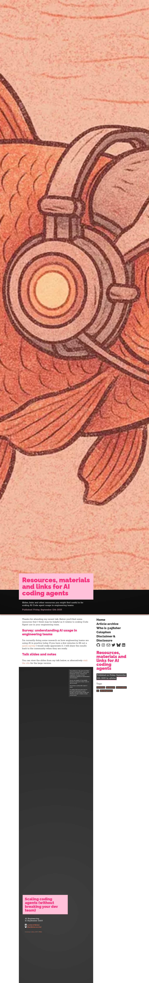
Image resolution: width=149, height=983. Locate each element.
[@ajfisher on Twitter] (113, 645)
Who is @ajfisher (108, 628)
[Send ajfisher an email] (108, 645)
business (110, 687)
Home (100, 620)
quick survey (28, 645)
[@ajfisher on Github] (98, 645)
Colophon (103, 632)
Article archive (107, 624)
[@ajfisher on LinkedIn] (123, 645)
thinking (101, 687)
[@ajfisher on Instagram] (103, 645)
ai (98, 691)
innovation (121, 687)
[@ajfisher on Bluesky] (118, 645)
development (106, 691)
